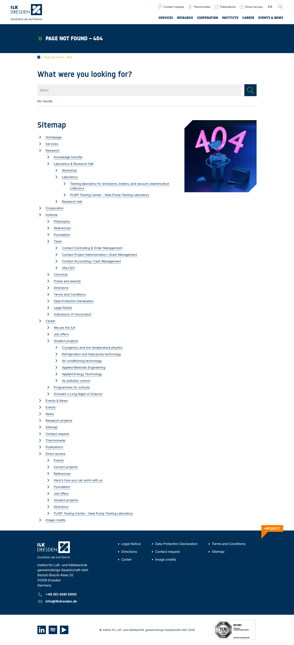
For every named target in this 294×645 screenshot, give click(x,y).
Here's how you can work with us (78, 480)
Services (52, 144)
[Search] (280, 7)
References (62, 228)
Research (53, 150)
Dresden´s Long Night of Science (78, 394)
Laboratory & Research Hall (73, 164)
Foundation (62, 234)
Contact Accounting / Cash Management (91, 261)
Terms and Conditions (70, 294)
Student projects (66, 341)
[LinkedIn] (41, 630)
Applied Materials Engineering (83, 367)
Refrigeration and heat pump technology (91, 354)
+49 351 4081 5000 (61, 594)
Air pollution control (76, 380)
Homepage (54, 137)
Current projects (66, 467)
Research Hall (72, 201)
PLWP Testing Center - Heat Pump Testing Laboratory (109, 195)
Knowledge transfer (68, 157)
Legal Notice (63, 307)
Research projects (59, 420)
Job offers (61, 334)
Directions (61, 288)
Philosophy (62, 221)
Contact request (57, 434)
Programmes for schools (72, 387)
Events (51, 407)
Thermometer (56, 440)
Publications (54, 447)
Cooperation (55, 208)
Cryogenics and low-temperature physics (92, 347)
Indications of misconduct (72, 314)
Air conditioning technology (82, 361)
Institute (52, 215)
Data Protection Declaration (74, 301)
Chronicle (61, 274)
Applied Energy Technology (82, 374)
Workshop (69, 170)
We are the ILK (64, 327)
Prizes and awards (67, 281)
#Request (272, 528)
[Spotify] (53, 630)
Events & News (57, 400)
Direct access (56, 453)
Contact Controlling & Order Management (92, 248)
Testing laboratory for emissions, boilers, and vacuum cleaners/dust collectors (119, 186)
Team (58, 241)
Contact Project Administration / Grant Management (99, 254)
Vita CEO (68, 268)
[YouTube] (64, 630)
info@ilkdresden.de (61, 601)
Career (51, 321)
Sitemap (52, 427)
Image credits (56, 520)
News (50, 414)
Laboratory (70, 177)
